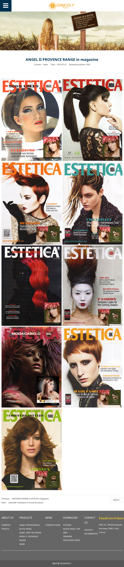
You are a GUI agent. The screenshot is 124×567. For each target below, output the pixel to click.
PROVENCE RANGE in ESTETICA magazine (30, 498)
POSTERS (67, 525)
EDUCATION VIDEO (71, 540)
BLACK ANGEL (25, 529)
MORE (22, 544)
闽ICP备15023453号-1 (62, 563)
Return (116, 499)
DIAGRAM (67, 536)
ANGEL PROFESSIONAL (29, 525)
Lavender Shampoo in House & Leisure (25, 502)
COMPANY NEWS (52, 525)
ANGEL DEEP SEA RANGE (30, 532)
